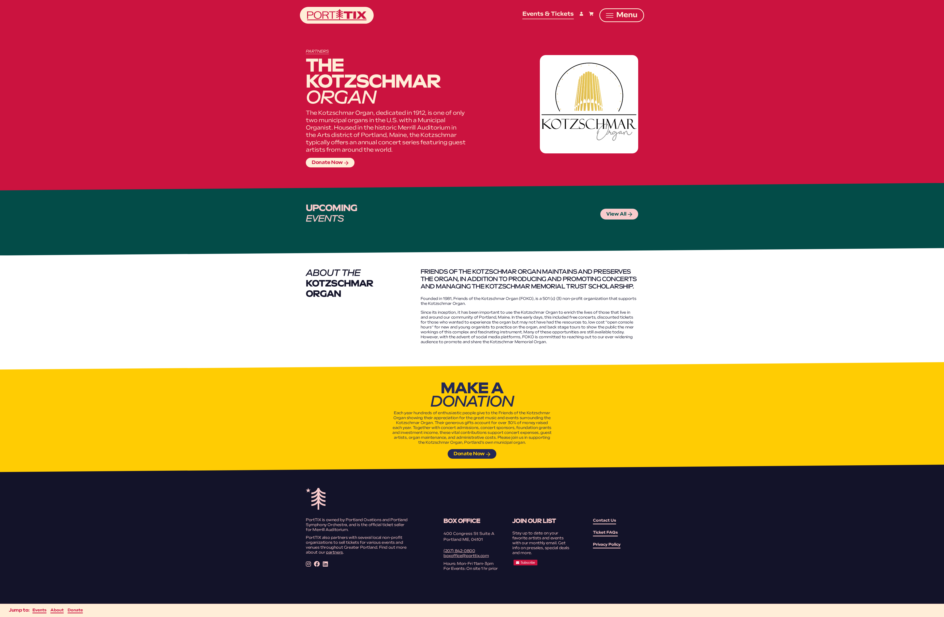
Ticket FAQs (605, 533)
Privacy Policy (606, 545)
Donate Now (327, 162)
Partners (317, 52)
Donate (75, 610)
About (57, 610)
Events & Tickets (548, 14)
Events (39, 610)
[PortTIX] (315, 509)
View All (616, 214)
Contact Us (604, 521)
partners (334, 553)
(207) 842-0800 (459, 551)
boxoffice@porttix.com (466, 556)
